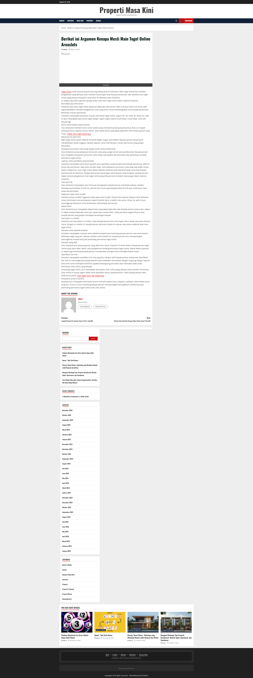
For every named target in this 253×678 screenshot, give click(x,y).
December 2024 (67, 444)
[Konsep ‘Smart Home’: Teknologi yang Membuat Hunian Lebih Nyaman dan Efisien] (143, 622)
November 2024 (67, 449)
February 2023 (67, 546)
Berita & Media (67, 565)
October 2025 (66, 415)
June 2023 (65, 527)
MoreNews (134, 675)
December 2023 (67, 497)
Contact (114, 654)
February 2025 (67, 434)
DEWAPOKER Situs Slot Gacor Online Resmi (126, 668)
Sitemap (123, 654)
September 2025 (67, 420)
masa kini (80, 21)
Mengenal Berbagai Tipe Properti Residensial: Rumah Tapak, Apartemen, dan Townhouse (176, 637)
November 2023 (67, 502)
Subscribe (188, 21)
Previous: (77, 319)
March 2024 (66, 488)
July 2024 (65, 468)
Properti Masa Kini (126, 10)
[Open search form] (176, 21)
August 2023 (66, 517)
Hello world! (85, 396)
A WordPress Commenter (71, 396)
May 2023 (65, 531)
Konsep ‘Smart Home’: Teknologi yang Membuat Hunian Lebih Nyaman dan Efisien (142, 636)
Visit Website (85, 307)
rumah (98, 21)
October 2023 (66, 507)
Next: (132, 319)
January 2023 (66, 551)
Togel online (66, 91)
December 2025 (67, 410)
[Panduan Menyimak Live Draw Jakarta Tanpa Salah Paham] (76, 622)
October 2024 (66, 454)
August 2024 (66, 463)
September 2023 (67, 512)
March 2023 (66, 541)
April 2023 (65, 536)
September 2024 (67, 459)
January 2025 (66, 439)
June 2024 (65, 473)
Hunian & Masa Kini (68, 574)
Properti (89, 21)
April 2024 (65, 483)
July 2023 (65, 522)
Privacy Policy (143, 654)
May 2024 (65, 478)
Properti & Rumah (68, 589)
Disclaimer (132, 654)
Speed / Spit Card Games (70, 360)
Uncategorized (66, 599)
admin (65, 49)
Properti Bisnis (67, 594)
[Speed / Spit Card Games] (110, 622)
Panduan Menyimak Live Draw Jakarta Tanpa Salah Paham (74, 636)
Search (65, 332)
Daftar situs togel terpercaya (79, 134)
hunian (61, 21)
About (107, 654)
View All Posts (100, 307)
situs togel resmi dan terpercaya (90, 275)
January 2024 (66, 493)
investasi (70, 21)
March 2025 (66, 430)
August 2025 (66, 425)
